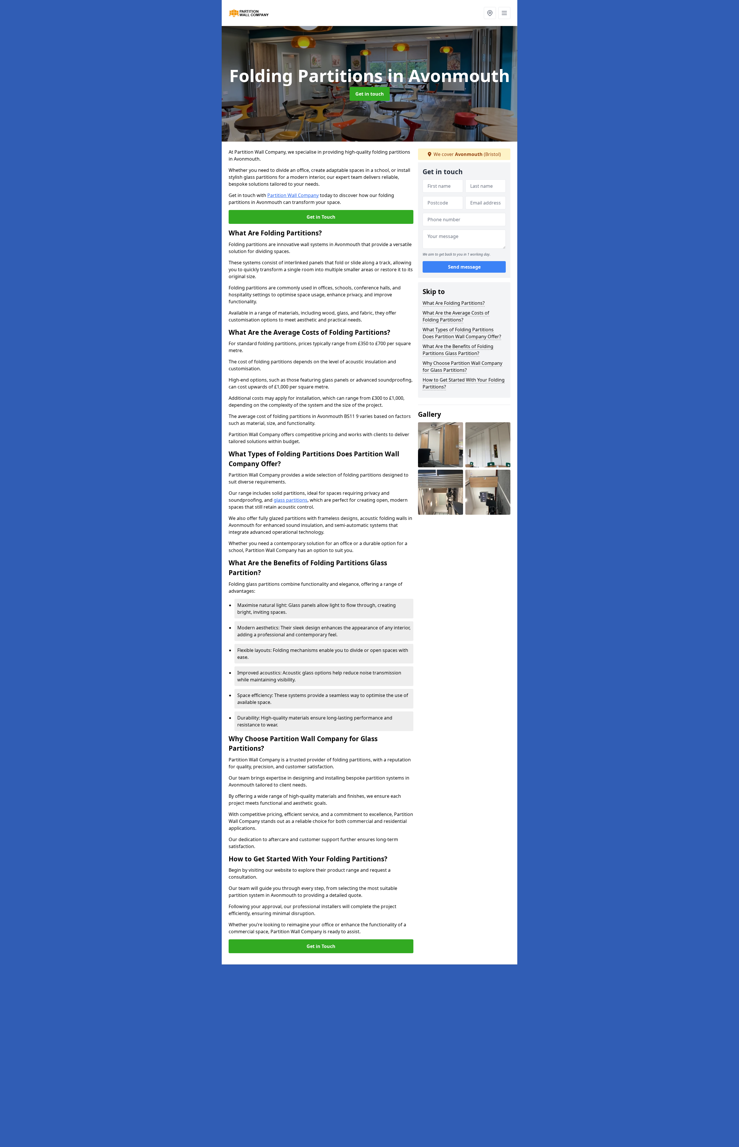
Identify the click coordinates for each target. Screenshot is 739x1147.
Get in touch (369, 94)
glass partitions (290, 500)
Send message (464, 267)
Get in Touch (321, 217)
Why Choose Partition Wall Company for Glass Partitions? (462, 366)
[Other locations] (490, 13)
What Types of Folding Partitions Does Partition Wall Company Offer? (462, 333)
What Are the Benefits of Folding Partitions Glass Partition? (458, 349)
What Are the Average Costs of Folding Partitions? (456, 316)
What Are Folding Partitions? (454, 303)
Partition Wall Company (293, 195)
